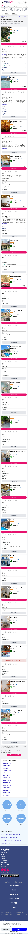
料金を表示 (14, 43)
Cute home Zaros (15, 520)
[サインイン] (25, 2)
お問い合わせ (4, 862)
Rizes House (13, 617)
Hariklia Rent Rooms (16, 276)
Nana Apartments (15, 156)
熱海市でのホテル (7, 778)
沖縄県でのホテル (7, 782)
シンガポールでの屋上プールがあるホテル (10, 834)
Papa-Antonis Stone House (17, 451)
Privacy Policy (13, 933)
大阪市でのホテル (7, 768)
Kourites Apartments (16, 588)
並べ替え (14, 13)
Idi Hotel (12, 28)
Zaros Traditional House (17, 647)
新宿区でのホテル (7, 785)
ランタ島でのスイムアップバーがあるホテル (11, 840)
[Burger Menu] (2, 2)
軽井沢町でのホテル (7, 795)
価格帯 (6, 13)
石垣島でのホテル (7, 787)
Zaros (11, 197)
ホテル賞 (3, 858)
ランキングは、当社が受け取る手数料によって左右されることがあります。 (13, 24)
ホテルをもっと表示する (14, 754)
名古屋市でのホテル (7, 770)
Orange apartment (15, 382)
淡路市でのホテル (7, 780)
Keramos (12, 77)
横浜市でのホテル (7, 765)
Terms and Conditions (20, 933)
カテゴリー (3, 856)
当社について (4, 852)
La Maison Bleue (15, 485)
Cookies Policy (7, 933)
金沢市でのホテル (7, 792)
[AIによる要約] (7, 98)
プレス (2, 854)
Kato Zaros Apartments (17, 556)
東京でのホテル (6, 775)
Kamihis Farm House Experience (16, 122)
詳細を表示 (13, 72)
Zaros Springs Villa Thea (17, 311)
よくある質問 (4, 860)
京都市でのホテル (7, 763)
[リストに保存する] (8, 28)
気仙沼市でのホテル (5, 843)
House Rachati (14, 417)
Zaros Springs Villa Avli (16, 711)
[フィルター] (2, 13)
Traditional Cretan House (17, 681)
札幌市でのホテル (7, 773)
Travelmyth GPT (5, 864)
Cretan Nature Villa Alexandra (15, 347)
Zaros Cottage (14, 240)
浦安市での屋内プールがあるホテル (9, 837)
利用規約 (4, 920)
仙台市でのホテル (7, 790)
